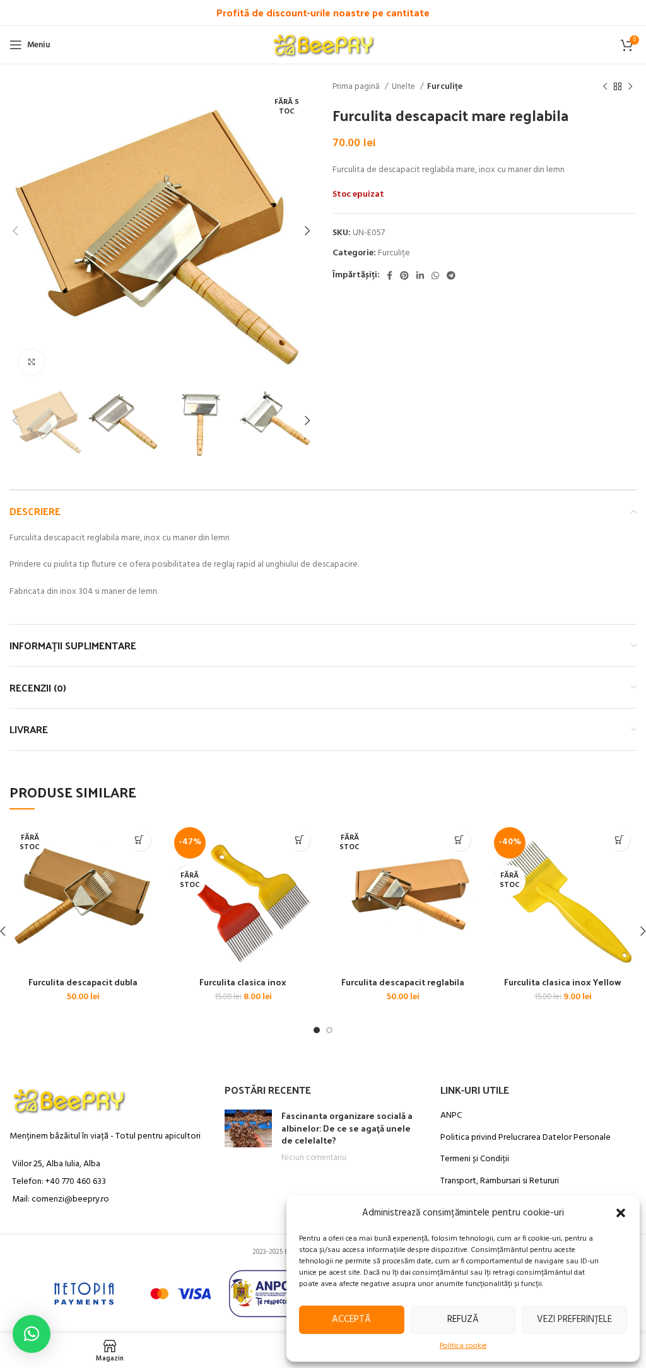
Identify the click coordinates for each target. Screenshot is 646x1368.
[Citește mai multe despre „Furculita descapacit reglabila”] (460, 840)
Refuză (463, 1319)
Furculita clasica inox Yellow (562, 982)
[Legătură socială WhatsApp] (435, 275)
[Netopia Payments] (134, 1294)
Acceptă (351, 1319)
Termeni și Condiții (474, 1159)
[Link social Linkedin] (420, 275)
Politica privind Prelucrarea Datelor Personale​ (525, 1137)
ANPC (451, 1115)
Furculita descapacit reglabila (402, 982)
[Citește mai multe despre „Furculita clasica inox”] (299, 840)
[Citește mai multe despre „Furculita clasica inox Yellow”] (619, 840)
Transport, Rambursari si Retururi (499, 1181)
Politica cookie (463, 1346)
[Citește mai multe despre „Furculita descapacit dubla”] (140, 840)
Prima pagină (357, 86)
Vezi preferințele (574, 1319)
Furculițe (444, 86)
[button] (620, 1213)
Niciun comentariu (313, 1158)
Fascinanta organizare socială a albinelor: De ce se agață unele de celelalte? (347, 1128)
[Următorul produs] (630, 87)
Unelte (404, 86)
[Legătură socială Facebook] (389, 275)
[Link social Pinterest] (404, 275)
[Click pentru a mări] (31, 361)
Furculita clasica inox (242, 982)
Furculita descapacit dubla (83, 982)
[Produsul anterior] (605, 87)
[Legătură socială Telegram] (451, 275)
